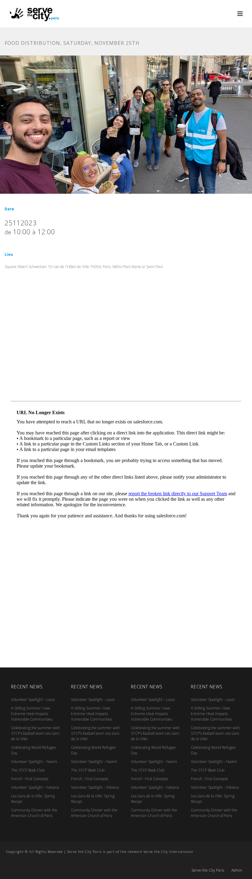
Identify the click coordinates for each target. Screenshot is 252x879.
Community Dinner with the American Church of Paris (34, 812)
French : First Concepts (29, 778)
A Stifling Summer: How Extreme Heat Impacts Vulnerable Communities (31, 714)
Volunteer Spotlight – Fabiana (35, 787)
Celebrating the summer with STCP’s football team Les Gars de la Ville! (35, 733)
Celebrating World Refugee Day (33, 750)
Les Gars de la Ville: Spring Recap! (33, 798)
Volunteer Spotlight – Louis (33, 699)
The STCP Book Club (28, 770)
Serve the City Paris (207, 870)
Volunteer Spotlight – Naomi (34, 761)
